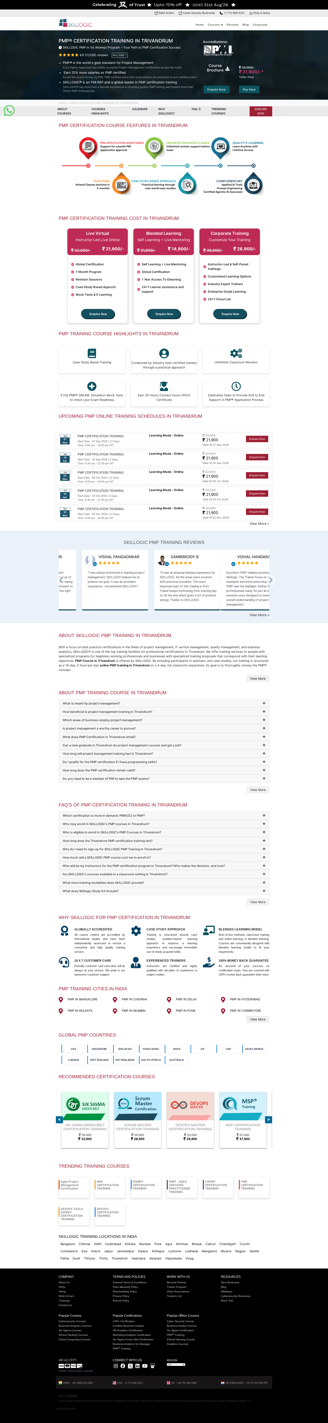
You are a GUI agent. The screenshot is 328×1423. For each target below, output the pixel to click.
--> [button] (66, 581)
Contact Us (65, 1305)
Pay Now (249, 89)
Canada (73, 1059)
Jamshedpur (125, 1251)
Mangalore (209, 1251)
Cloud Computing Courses (74, 1339)
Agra (168, 1244)
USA (73, 1048)
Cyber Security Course (180, 1321)
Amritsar (182, 1244)
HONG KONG (151, 1048)
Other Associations (178, 1291)
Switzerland (99, 1059)
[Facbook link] (123, 1366)
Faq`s (196, 109)
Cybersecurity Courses (72, 1321)
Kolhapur (158, 1251)
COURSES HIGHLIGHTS (100, 111)
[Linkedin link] (137, 1366)
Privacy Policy (121, 1296)
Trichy (103, 1258)
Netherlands (125, 1059)
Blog (246, 24)
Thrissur (89, 1258)
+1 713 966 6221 (234, 12)
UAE (228, 1048)
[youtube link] (144, 1366)
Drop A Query (261, 12)
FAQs (62, 1286)
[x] (130, 1366)
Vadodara (138, 1258)
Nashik (254, 1251)
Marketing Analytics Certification (132, 1334)
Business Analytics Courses (75, 1325)
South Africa (151, 1059)
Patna (65, 1258)
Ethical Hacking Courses (73, 1334)
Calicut (211, 1244)
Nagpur (240, 1251)
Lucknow (174, 1251)
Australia (176, 1059)
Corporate (260, 24)
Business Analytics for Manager (131, 1343)
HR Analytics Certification (128, 1330)
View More (258, 678)
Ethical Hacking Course (181, 1339)
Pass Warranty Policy (125, 1286)
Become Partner (176, 1282)
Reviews (233, 24)
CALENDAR (139, 109)
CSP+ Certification (124, 1321)
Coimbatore (69, 1251)
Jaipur (108, 1251)
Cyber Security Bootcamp (198, 12)
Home (200, 24)
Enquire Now (216, 89)
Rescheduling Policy (125, 1291)
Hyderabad (113, 1244)
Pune (158, 1244)
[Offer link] (164, 4)
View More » (259, 524)
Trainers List (174, 1296)
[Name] (268, 1119)
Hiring (62, 1291)
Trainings (64, 1300)
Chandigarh (227, 1244)
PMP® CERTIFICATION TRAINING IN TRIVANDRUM (104, 103)
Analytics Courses (177, 1343)
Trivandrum (120, 1258)
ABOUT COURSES (64, 111)
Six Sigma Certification (180, 1330)
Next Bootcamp (230, 1282)
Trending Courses (218, 111)
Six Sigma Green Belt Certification (133, 1339)
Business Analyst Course (181, 1325)
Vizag (189, 1258)
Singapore (99, 1048)
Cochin (245, 1244)
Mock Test (227, 1300)
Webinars (226, 1291)
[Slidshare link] (152, 1366)
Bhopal (197, 1244)
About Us (64, 1282)
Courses (214, 24)
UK (202, 1048)
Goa (84, 1251)
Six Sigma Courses (70, 1330)
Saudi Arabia (254, 1048)
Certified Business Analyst (128, 1325)
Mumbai (145, 1244)
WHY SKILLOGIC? (166, 111)
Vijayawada (173, 1258)
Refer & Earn (166, 12)
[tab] (164, 703)
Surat (76, 1258)
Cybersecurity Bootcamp (235, 1296)
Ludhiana (191, 1251)
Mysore (226, 1251)
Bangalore (68, 1244)
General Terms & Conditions (130, 1282)
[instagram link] (116, 1366)
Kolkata (130, 1244)
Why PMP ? (120, 55)
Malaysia (125, 1048)
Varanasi (155, 1258)
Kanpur (143, 1251)
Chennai (84, 1244)
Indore (95, 1251)
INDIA (177, 1048)
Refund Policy (121, 1300)
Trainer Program (177, 1286)
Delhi (97, 1244)
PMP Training (121, 1348)
